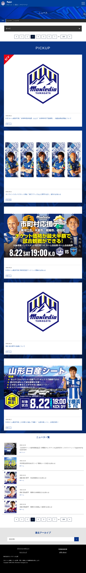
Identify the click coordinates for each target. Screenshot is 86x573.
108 (63, 37)
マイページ (24, 4)
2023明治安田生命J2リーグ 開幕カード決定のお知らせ (37, 463)
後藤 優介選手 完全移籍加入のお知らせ (33, 478)
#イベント (22, 452)
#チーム (8, 351)
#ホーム (8, 124)
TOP (3, 20)
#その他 (8, 199)
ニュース (9, 20)
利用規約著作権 (62, 549)
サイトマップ (23, 552)
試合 (16, 4)
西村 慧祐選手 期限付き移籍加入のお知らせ (34, 492)
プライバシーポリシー (23, 548)
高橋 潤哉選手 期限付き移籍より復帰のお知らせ (36, 507)
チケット (10, 4)
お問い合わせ (63, 552)
